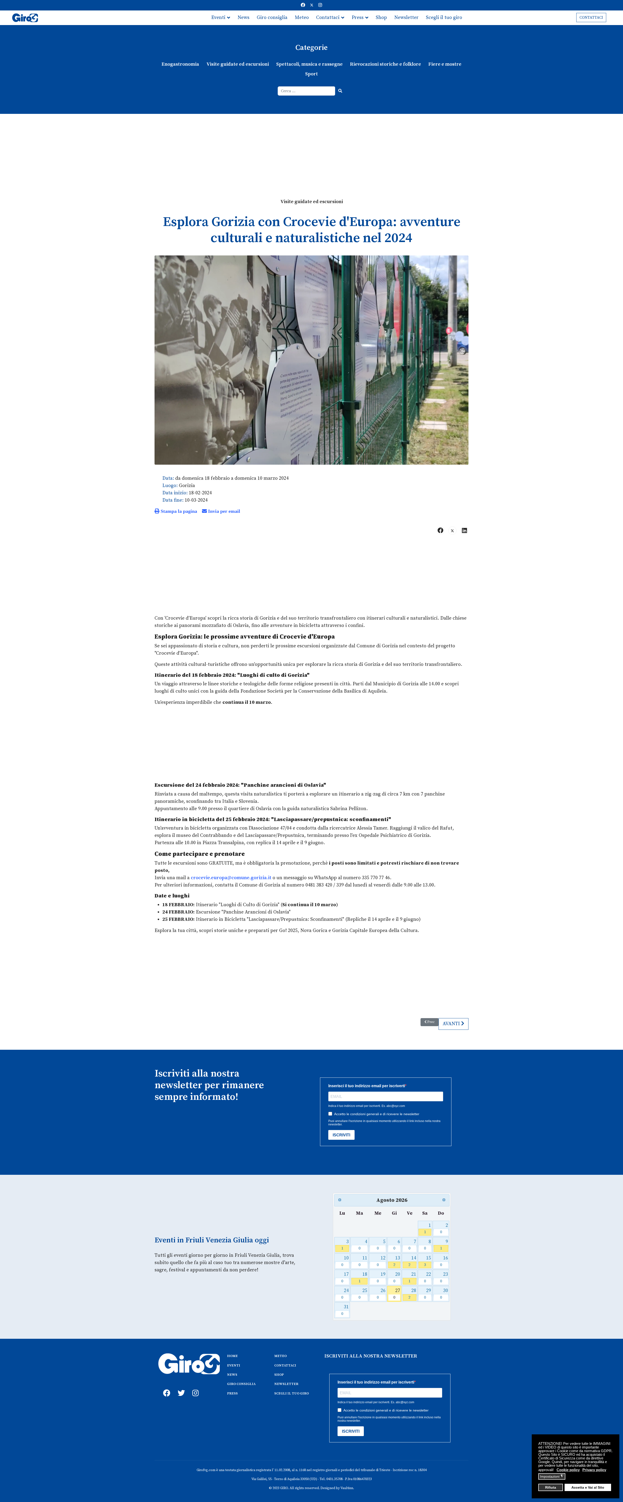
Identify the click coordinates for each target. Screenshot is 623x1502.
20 (396, 1277)
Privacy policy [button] (594, 1470)
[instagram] (194, 1388)
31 (345, 1310)
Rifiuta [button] (550, 1487)
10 (345, 1261)
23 (444, 1277)
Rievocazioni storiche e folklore (385, 64)
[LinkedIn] (464, 530)
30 (444, 1294)
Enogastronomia (180, 64)
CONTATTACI (591, 17)
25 (362, 1294)
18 (362, 1277)
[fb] (165, 1388)
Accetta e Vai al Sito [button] (587, 1487)
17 (345, 1277)
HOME (232, 1356)
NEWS (232, 1375)
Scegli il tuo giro (444, 18)
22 (427, 1277)
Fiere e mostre (444, 64)
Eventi (218, 18)
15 (427, 1261)
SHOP (279, 1375)
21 (412, 1277)
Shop (381, 18)
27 (396, 1294)
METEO (280, 1356)
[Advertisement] (311, 150)
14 (412, 1261)
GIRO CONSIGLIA (241, 1384)
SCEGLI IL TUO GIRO (291, 1393)
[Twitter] (311, 5)
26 (381, 1294)
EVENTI (233, 1365)
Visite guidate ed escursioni (237, 64)
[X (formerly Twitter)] (452, 530)
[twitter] (180, 1388)
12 (381, 1261)
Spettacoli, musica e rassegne (309, 64)
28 (412, 1294)
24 (345, 1294)
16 (444, 1261)
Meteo (302, 18)
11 (362, 1261)
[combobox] (306, 91)
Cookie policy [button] (568, 1470)
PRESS (232, 1393)
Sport (311, 74)
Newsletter (406, 18)
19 (381, 1277)
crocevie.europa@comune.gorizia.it (231, 878)
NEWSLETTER (286, 1384)
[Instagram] (320, 5)
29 (427, 1294)
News (243, 18)
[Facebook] (303, 5)
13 (396, 1261)
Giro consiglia (272, 18)
